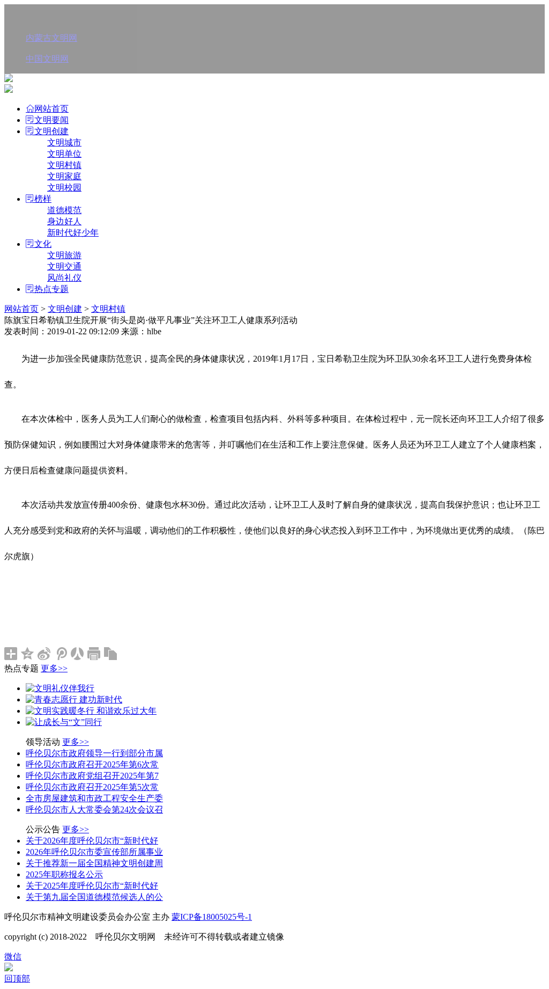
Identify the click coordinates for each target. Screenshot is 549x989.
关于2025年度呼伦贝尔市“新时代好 (92, 885)
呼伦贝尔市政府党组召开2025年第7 (92, 775)
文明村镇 (64, 165)
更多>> (54, 668)
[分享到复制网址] (110, 653)
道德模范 (64, 210)
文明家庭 (64, 176)
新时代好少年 (73, 232)
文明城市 (64, 142)
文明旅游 (64, 255)
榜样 (42, 198)
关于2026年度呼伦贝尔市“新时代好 (92, 840)
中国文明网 (47, 58)
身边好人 (64, 221)
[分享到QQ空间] (27, 653)
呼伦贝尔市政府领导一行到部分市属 (94, 753)
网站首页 (51, 108)
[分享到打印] (94, 653)
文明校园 (64, 187)
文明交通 (64, 266)
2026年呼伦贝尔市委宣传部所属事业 (94, 851)
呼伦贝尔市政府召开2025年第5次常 (92, 787)
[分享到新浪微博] (44, 653)
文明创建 (51, 131)
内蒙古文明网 (51, 37)
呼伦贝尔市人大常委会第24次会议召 (94, 809)
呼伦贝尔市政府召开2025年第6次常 (92, 764)
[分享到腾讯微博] (61, 653)
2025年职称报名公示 (64, 874)
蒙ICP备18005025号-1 (212, 916)
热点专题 (51, 289)
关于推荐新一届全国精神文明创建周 (94, 863)
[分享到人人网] (77, 653)
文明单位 (64, 153)
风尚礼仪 (64, 277)
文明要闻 (51, 119)
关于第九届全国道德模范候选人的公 (94, 897)
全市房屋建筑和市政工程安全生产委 (94, 798)
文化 (42, 243)
